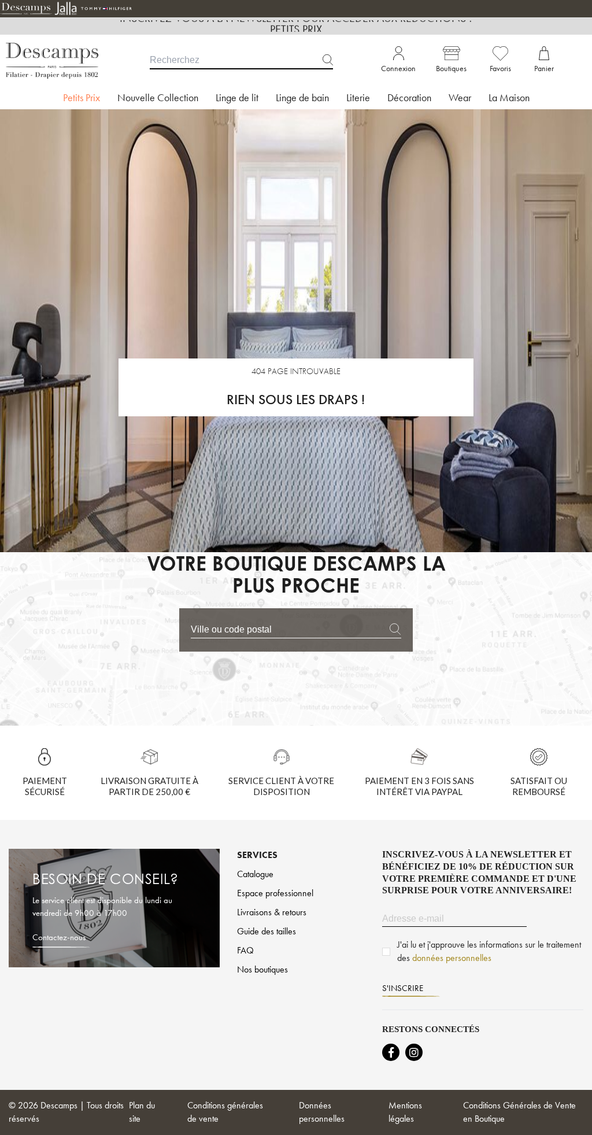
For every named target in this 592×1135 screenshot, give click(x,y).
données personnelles (451, 958)
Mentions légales (405, 1112)
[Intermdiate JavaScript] (391, 1052)
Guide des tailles (266, 931)
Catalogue (255, 874)
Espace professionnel (275, 893)
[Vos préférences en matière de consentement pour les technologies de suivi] (572, 1115)
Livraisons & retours (271, 912)
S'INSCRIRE (402, 988)
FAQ (245, 950)
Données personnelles (322, 1112)
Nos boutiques (262, 969)
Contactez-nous (59, 937)
